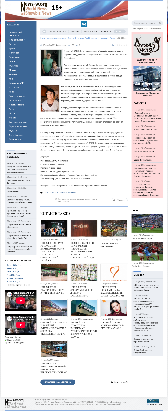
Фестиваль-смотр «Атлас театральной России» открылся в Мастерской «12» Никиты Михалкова (146, 172)
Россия (12, 44)
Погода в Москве (13, 337)
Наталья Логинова (67, 192)
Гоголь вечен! (13, 191)
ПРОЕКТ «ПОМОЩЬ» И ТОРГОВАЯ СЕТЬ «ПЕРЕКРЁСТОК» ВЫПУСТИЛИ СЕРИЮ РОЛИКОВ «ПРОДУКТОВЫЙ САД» (82, 250)
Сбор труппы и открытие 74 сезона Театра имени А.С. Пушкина (19, 249)
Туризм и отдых (17, 95)
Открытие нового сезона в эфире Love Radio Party (19, 236)
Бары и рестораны (18, 126)
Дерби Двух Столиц (142, 159)
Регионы (13, 74)
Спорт (12, 61)
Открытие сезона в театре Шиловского (19, 225)
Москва (13, 69)
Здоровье (14, 87)
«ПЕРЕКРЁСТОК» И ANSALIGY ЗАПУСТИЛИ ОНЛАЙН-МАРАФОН (112, 325)
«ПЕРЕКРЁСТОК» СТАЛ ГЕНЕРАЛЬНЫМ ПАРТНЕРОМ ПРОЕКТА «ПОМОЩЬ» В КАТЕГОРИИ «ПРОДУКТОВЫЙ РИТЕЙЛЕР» (52, 252)
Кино (11, 91)
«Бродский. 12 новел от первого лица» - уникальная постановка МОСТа (145, 140)
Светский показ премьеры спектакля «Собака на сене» (19, 201)
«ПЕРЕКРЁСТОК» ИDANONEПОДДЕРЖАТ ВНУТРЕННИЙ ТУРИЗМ (52, 290)
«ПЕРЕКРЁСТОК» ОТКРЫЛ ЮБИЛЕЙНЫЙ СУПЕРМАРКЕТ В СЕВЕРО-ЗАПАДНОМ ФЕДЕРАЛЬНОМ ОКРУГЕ (53, 328)
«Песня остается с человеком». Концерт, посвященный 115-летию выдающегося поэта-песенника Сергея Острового (146, 189)
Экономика (14, 57)
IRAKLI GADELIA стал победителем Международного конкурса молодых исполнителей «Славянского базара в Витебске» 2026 (145, 324)
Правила (75, 31)
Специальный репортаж (15, 34)
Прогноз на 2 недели (14, 342)
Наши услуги (90, 31)
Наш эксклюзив (17, 39)
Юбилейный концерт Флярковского (142, 351)
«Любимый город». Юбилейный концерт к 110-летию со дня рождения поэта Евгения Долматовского (147, 117)
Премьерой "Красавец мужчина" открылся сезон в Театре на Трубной (19, 213)
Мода (12, 113)
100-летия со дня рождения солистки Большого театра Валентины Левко (146, 287)
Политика (14, 52)
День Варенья (16, 134)
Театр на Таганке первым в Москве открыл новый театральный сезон (19, 169)
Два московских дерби (143, 151)
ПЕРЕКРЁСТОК (51, 192)
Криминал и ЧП (17, 82)
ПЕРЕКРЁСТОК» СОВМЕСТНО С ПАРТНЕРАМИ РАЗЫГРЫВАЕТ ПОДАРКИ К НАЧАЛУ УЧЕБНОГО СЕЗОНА (83, 329)
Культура (13, 65)
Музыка (13, 130)
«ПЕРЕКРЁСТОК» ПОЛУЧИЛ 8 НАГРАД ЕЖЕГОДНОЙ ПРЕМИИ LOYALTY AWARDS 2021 (112, 291)
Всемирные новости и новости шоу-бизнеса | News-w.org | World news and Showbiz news (74, 38)
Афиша (12, 117)
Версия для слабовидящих (149, 28)
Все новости (15, 139)
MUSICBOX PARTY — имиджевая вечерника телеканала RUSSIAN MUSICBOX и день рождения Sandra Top (146, 303)
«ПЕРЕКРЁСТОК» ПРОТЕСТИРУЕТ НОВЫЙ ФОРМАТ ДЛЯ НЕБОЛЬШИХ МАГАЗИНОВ (53, 368)
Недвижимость (16, 104)
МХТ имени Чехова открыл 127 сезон (19, 181)
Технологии (15, 100)
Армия (12, 48)
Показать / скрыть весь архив (18, 285)
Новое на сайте (58, 31)
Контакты (106, 31)
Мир (11, 78)
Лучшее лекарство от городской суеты (143, 340)
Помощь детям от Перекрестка (110, 244)
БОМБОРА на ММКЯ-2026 (145, 129)
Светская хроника (18, 121)
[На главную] (36, 8)
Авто (11, 108)
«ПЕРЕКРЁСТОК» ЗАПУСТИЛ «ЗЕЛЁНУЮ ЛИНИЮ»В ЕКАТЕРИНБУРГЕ (81, 291)
